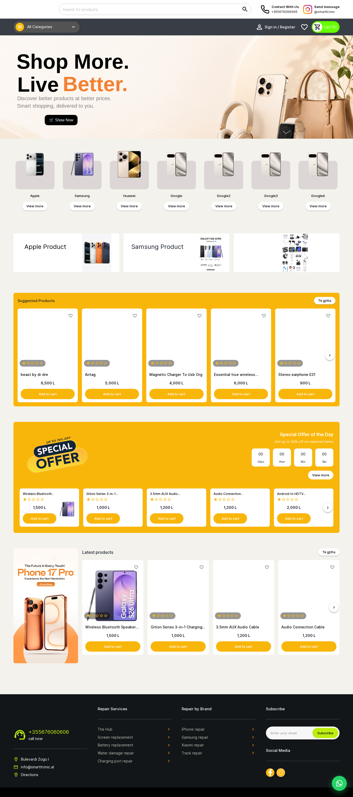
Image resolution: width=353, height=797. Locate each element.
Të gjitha (324, 301)
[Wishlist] (304, 27)
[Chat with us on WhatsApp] (339, 783)
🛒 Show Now (61, 120)
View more (34, 206)
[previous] (23, 355)
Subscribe (325, 733)
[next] (329, 355)
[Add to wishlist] (70, 316)
